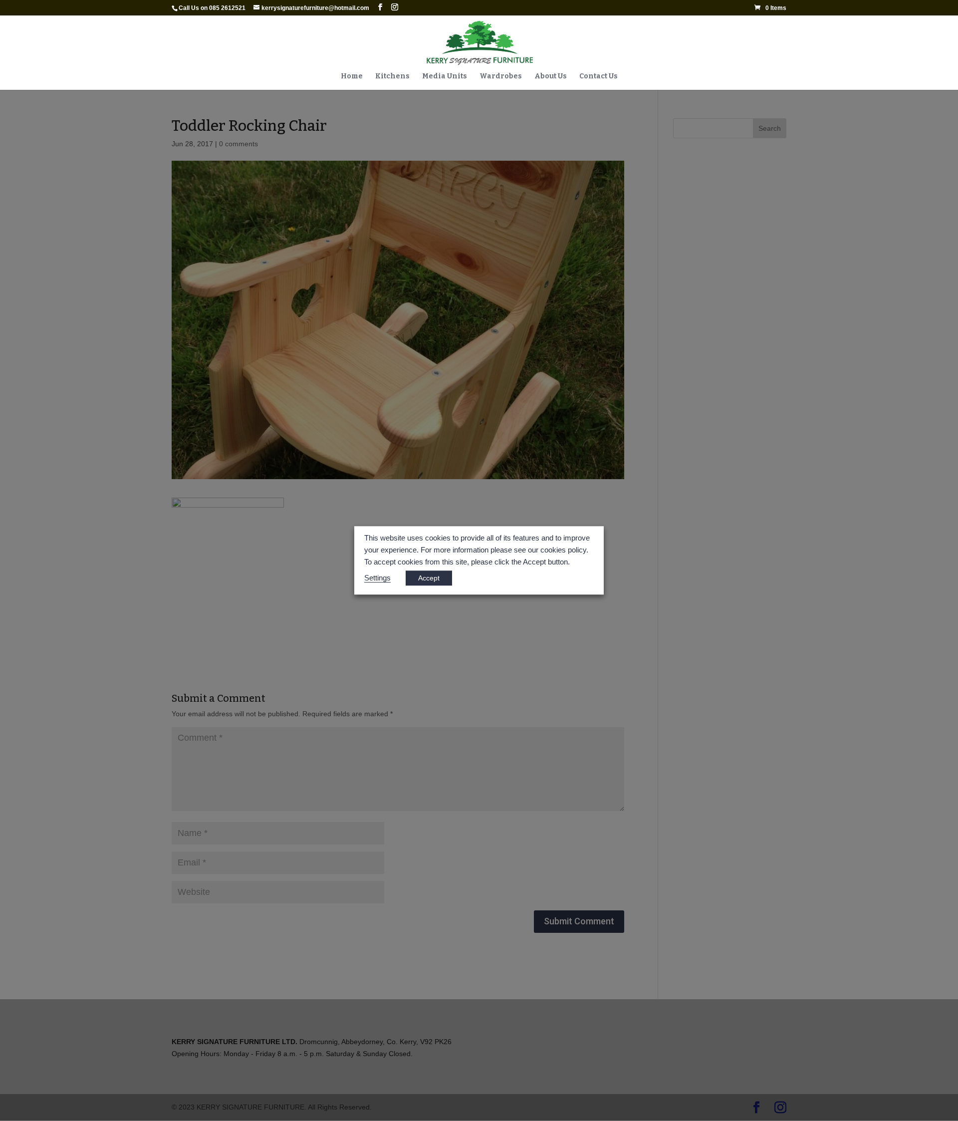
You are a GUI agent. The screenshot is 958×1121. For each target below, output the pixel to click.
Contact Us (598, 76)
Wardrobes (500, 76)
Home (352, 76)
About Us (550, 76)
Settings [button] (377, 578)
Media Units (444, 76)
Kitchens (392, 76)
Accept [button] (429, 578)
